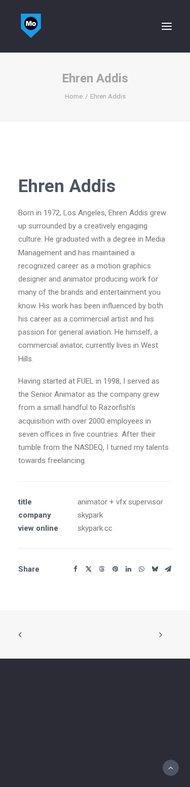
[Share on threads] (102, 569)
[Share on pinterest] (115, 569)
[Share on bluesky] (154, 569)
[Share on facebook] (75, 569)
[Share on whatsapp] (141, 569)
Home (74, 96)
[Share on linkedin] (128, 569)
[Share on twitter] (89, 569)
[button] (166, 26)
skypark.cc (95, 528)
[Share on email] (168, 569)
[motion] (31, 26)
